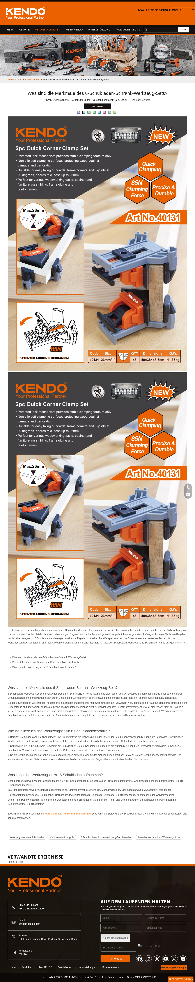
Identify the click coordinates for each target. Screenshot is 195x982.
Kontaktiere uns (110, 967)
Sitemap (130, 977)
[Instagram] (174, 958)
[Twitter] (157, 958)
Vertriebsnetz (65, 967)
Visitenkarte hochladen (115, 938)
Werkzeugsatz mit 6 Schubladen (27, 837)
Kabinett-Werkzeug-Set (62, 837)
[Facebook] (139, 958)
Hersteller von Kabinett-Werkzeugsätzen (159, 837)
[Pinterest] (183, 958)
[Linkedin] (148, 958)
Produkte (26, 967)
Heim (13, 967)
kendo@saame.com (29, 924)
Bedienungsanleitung (172, 967)
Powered (145, 100)
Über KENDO (44, 967)
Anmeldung (115, 958)
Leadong (121, 977)
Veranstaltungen (87, 967)
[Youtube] (165, 958)
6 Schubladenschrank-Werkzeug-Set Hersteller (106, 837)
